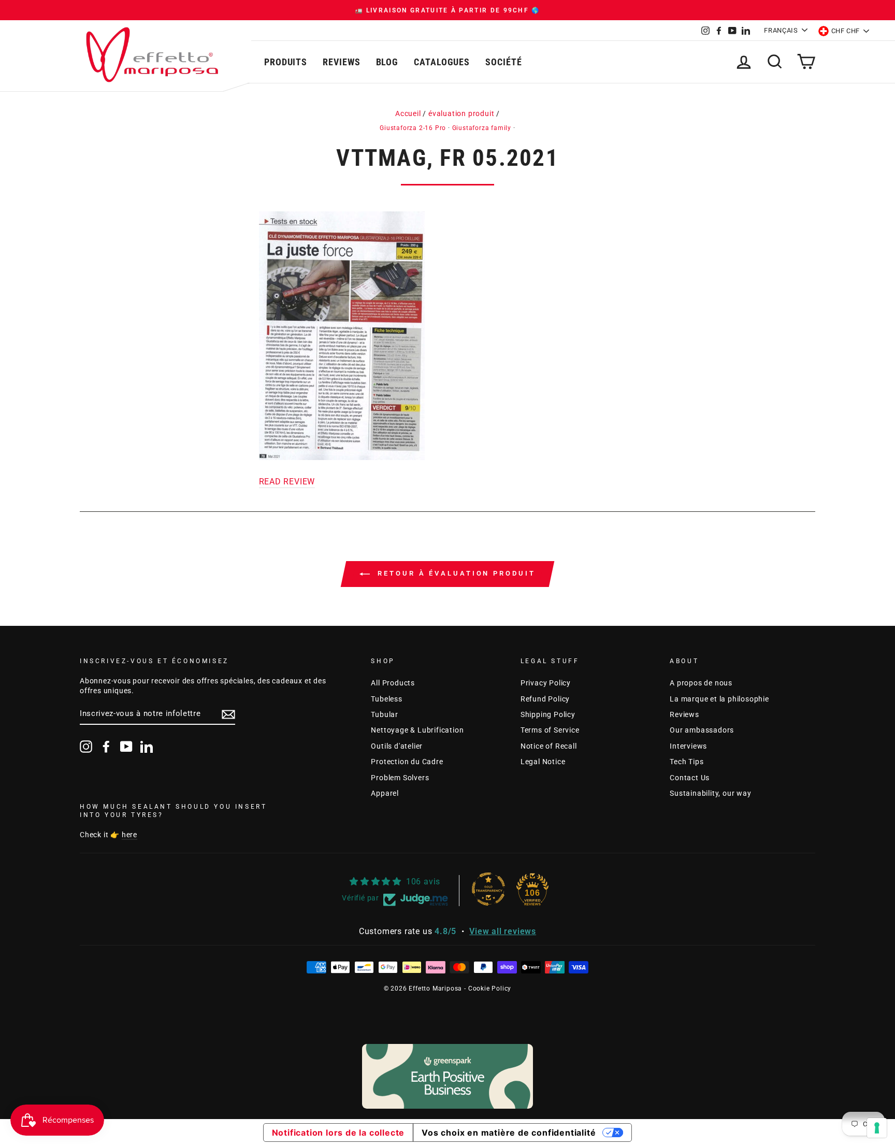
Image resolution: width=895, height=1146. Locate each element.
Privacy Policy (546, 683)
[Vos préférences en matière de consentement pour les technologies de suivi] (877, 1128)
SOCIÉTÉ (503, 61)
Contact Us (690, 777)
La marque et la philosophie (719, 699)
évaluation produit (461, 113)
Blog (387, 61)
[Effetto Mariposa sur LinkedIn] (146, 746)
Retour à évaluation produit (454, 574)
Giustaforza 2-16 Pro (413, 128)
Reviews (341, 61)
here (129, 834)
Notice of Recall (549, 746)
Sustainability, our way (710, 793)
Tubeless (386, 699)
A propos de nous (701, 683)
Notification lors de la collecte (338, 1132)
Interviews (688, 746)
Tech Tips (686, 761)
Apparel (385, 793)
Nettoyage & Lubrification (417, 730)
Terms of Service (550, 730)
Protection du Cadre (407, 761)
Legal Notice (543, 761)
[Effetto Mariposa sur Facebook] (106, 746)
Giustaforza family (481, 128)
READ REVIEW (287, 481)
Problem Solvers (400, 777)
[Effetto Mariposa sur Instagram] (86, 746)
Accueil (408, 113)
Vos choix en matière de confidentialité (509, 1132)
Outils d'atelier (397, 746)
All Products (393, 683)
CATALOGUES (442, 61)
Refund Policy (545, 699)
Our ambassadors (702, 730)
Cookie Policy (489, 988)
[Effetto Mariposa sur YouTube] (126, 746)
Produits (285, 61)
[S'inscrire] (228, 714)
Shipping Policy (548, 714)
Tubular (384, 714)
